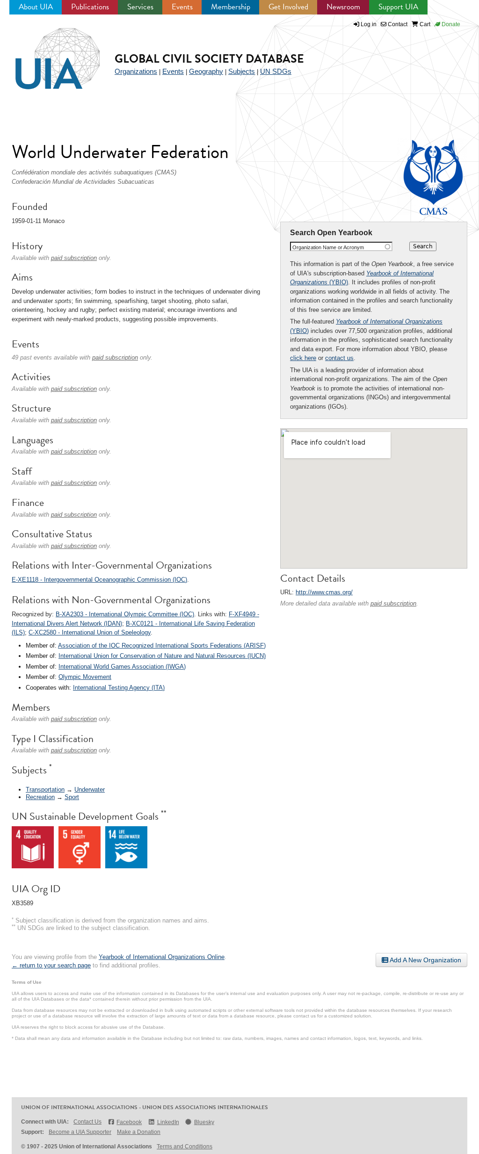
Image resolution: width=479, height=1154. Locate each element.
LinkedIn (168, 1122)
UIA (47, 53)
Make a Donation (138, 1132)
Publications (90, 7)
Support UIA (398, 7)
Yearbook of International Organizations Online (162, 956)
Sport (72, 797)
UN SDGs (275, 71)
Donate (450, 24)
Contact (396, 24)
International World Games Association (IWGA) (122, 666)
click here (303, 357)
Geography (206, 71)
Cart (424, 24)
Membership (230, 7)
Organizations (136, 71)
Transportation (45, 789)
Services (140, 7)
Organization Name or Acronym (328, 247)
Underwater (89, 789)
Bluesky (204, 1122)
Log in (369, 24)
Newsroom (343, 7)
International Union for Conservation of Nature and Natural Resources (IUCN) (162, 655)
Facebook (129, 1122)
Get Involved (288, 7)
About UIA (36, 7)
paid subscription (393, 603)
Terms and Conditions (184, 1146)
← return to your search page (51, 965)
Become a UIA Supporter (80, 1132)
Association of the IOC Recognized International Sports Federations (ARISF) (162, 645)
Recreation (40, 797)
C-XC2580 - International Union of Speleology (90, 632)
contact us (339, 357)
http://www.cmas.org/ (324, 592)
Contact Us (87, 1121)
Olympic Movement (84, 676)
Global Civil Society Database (209, 58)
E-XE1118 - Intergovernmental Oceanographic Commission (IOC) (99, 579)
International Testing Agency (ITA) (119, 687)
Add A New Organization (424, 960)
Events (182, 7)
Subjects (241, 71)
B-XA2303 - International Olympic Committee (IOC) (125, 614)
